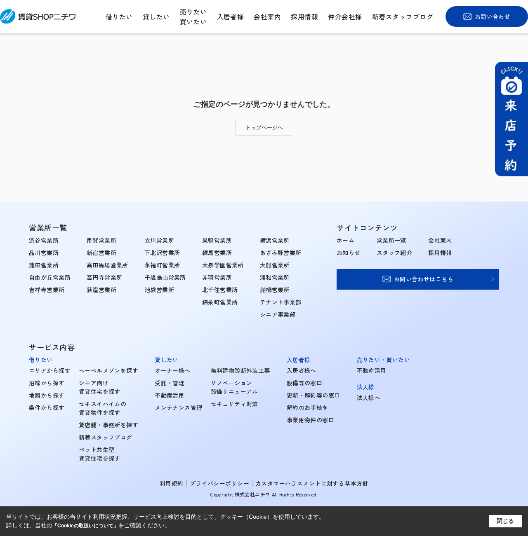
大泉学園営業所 (223, 265)
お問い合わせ (493, 16)
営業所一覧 (391, 240)
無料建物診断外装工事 (240, 370)
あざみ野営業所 (281, 252)
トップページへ (264, 127)
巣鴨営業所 (217, 240)
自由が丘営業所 (50, 277)
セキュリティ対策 (234, 404)
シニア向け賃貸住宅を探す (99, 387)
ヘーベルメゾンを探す (108, 370)
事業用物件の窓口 (310, 420)
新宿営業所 (101, 252)
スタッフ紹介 (394, 252)
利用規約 (172, 483)
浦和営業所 (275, 277)
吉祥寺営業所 (47, 290)
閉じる (505, 520)
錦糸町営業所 (220, 302)
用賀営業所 (101, 240)
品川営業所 (44, 252)
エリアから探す (50, 370)
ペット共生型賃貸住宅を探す (99, 453)
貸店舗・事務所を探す (108, 425)
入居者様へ (301, 370)
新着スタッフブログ (402, 16)
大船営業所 (275, 265)
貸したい (156, 16)
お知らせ (349, 252)
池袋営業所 (159, 290)
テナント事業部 (281, 302)
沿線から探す (47, 383)
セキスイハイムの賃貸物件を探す (102, 408)
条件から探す (47, 407)
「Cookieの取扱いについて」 (85, 526)
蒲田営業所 (44, 265)
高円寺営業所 (105, 277)
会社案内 (267, 16)
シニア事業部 (278, 314)
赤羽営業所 (217, 277)
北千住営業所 (220, 290)
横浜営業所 (275, 240)
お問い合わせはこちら (423, 279)
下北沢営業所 (162, 252)
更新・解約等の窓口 (313, 395)
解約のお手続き (307, 407)
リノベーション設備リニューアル (234, 387)
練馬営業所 (217, 252)
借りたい (119, 16)
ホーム (345, 240)
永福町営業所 (162, 265)
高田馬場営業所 (107, 265)
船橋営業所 (275, 290)
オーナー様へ (173, 370)
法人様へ (369, 397)
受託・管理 (169, 383)
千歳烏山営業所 (165, 277)
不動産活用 (169, 395)
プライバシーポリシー (219, 483)
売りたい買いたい (193, 16)
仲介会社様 (345, 16)
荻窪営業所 (101, 290)
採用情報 (304, 16)
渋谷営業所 (44, 240)
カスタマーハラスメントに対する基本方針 (311, 483)
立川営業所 (159, 240)
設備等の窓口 (305, 383)
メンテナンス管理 (178, 407)
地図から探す (47, 395)
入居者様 (230, 16)
